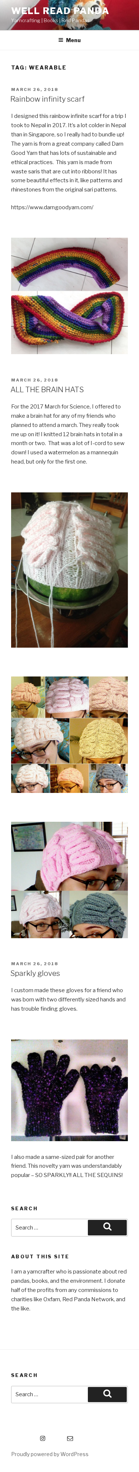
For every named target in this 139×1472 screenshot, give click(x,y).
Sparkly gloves (35, 973)
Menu (73, 40)
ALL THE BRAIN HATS (47, 389)
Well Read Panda (60, 11)
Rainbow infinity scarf (47, 99)
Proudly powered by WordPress (50, 1454)
